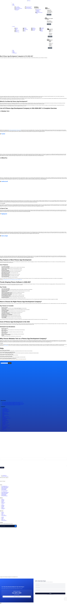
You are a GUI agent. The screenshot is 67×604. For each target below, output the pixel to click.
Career (2, 514)
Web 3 (3, 429)
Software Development (4, 488)
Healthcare (3, 503)
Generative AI (4, 419)
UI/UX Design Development (5, 486)
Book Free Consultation (17, 596)
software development (5, 426)
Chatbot (2, 504)
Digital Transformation (5, 413)
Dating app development (5, 411)
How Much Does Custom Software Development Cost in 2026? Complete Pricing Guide (13, 403)
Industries (14, 26)
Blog (13, 50)
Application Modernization (5, 409)
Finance (3, 415)
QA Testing (3, 424)
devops (3, 412)
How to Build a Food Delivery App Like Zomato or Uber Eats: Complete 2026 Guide (12, 404)
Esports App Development (5, 414)
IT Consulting (4, 421)
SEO (3, 425)
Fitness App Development (5, 416)
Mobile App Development (5, 422)
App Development (6, 345)
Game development (4, 418)
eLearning (3, 501)
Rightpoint (4, 213)
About (13, 4)
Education (3, 500)
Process (13, 51)
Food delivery (4, 417)
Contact (2, 513)
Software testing (4, 427)
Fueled (3, 133)
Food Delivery (3, 502)
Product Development (5, 423)
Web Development (4, 494)
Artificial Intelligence (4, 410)
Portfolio (14, 52)
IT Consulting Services (4, 491)
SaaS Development (4, 489)
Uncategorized (4, 428)
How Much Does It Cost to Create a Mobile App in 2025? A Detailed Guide (12, 279)
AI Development (4, 408)
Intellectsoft (4, 181)
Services (14, 5)
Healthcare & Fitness (4, 420)
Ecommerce (3, 505)
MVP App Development (5, 490)
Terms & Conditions (4, 515)
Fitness (2, 507)
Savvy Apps (4, 235)
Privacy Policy (3, 519)
